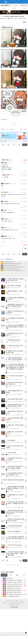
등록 (25, 248)
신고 (7, 129)
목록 (3, 144)
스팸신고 (12, 129)
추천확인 (3, 129)
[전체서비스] (26, 1)
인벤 (5, 2)
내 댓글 (14, 8)
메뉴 (2, 141)
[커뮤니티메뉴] (2, 1)
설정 (21, 600)
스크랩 (24, 129)
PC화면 (12, 600)
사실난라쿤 (4, 18)
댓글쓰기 (25, 144)
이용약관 (5, 602)
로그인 (7, 600)
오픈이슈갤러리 (5, 5)
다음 (19, 144)
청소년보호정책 (21, 602)
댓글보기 (25, 254)
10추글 (24, 8)
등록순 (7, 159)
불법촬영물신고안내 (14, 604)
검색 (20, 560)
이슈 (24, 575)
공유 (21, 129)
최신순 (11, 159)
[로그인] (23, 1)
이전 (14, 144)
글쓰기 (26, 5)
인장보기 (5, 141)
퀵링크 (17, 600)
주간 (11, 575)
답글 (3, 171)
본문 (9, 144)
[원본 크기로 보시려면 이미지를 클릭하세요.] (14, 69)
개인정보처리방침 (12, 602)
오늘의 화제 (4, 575)
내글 (4, 8)
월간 (17, 575)
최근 (3, 560)
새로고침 (25, 159)
